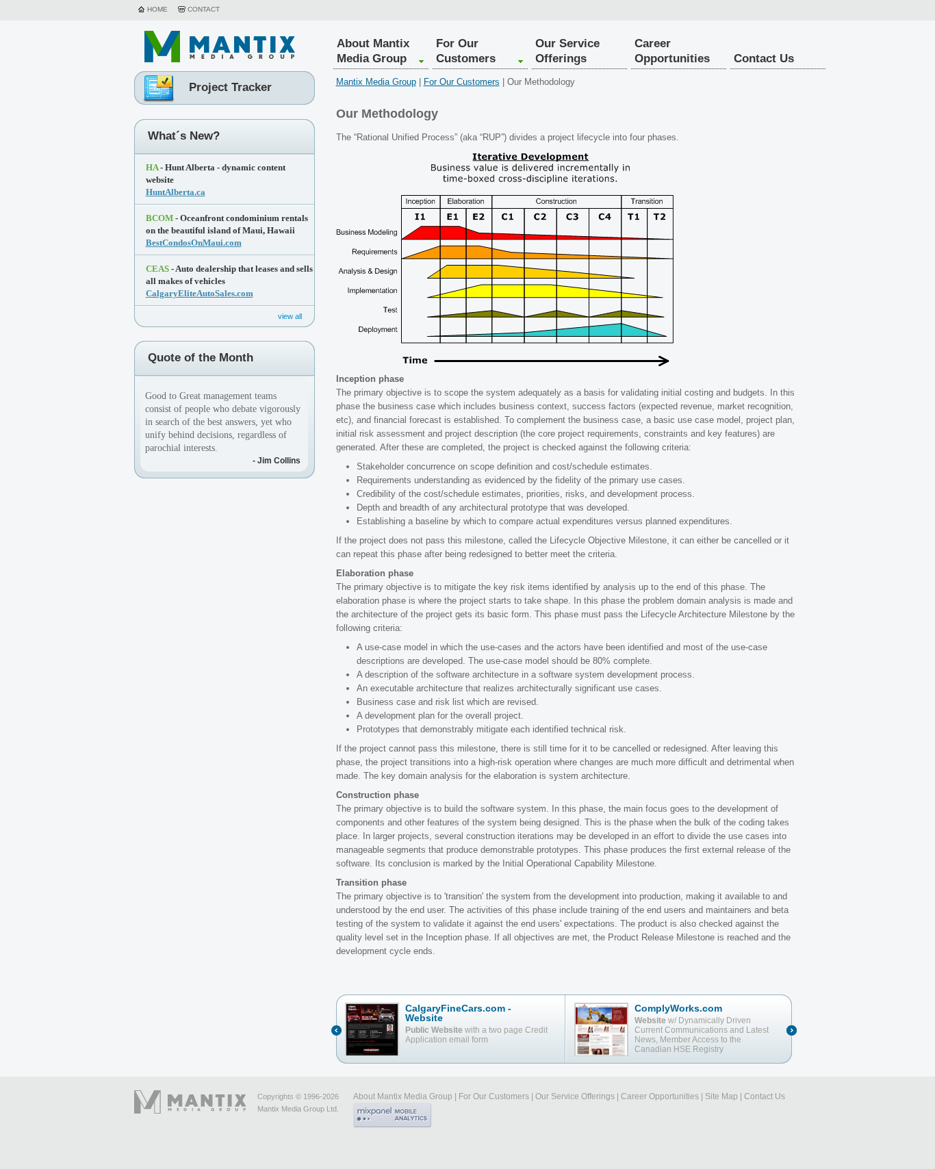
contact (204, 9)
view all (290, 316)
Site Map (721, 1096)
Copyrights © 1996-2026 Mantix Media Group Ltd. (298, 1102)
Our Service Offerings (567, 51)
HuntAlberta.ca (175, 192)
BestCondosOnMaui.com (194, 242)
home (157, 9)
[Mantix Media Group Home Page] (219, 46)
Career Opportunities (672, 51)
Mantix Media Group (376, 82)
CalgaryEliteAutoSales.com (199, 293)
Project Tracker (230, 87)
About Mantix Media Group (373, 51)
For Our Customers (466, 51)
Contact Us (764, 58)
